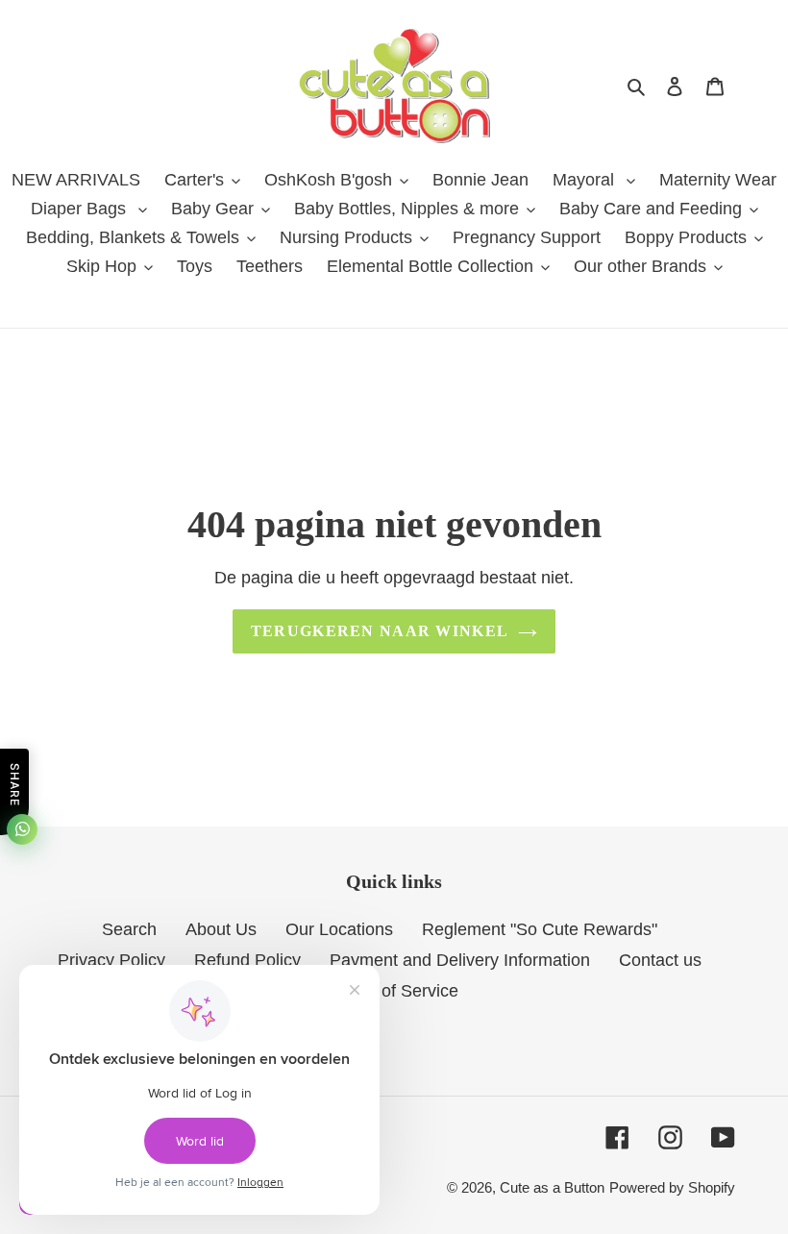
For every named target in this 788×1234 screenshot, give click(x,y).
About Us (221, 929)
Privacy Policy (111, 960)
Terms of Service (394, 990)
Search (129, 929)
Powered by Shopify (672, 1187)
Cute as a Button (552, 1187)
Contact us (660, 960)
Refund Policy (247, 960)
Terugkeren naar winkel (379, 631)
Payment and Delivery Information (460, 960)
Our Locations (339, 929)
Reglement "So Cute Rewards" (539, 929)
